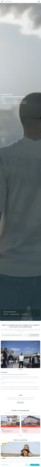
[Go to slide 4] (21, 369)
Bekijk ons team (20, 402)
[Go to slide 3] (20, 369)
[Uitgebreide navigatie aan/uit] (39, 1)
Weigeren (27, 464)
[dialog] (20, 463)
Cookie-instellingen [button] (5, 464)
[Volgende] (38, 354)
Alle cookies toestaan (35, 464)
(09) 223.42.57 (6, 314)
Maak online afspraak (24, 314)
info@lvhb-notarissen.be (15, 314)
